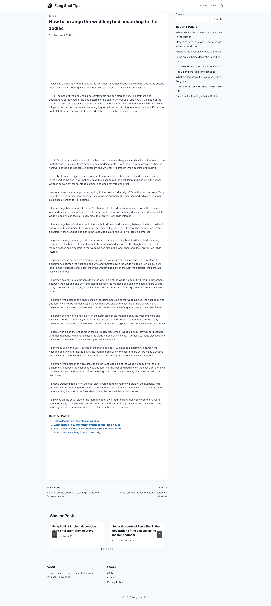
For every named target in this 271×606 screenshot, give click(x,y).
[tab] (101, 549)
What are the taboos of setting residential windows (144, 492)
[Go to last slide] (54, 534)
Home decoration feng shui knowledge (77, 421)
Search (180, 14)
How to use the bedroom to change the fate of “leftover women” (73, 492)
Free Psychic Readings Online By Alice (197, 96)
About (110, 572)
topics (213, 5)
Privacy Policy (115, 582)
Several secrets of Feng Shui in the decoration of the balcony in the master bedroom (136, 531)
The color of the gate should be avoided (199, 66)
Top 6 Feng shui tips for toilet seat (195, 71)
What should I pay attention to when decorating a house (87, 424)
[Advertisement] (107, 61)
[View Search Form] (221, 5)
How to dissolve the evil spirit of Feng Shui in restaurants (88, 428)
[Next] (159, 534)
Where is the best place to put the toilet (198, 51)
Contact (111, 577)
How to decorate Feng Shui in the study (77, 432)
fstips (54, 35)
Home (203, 5)
